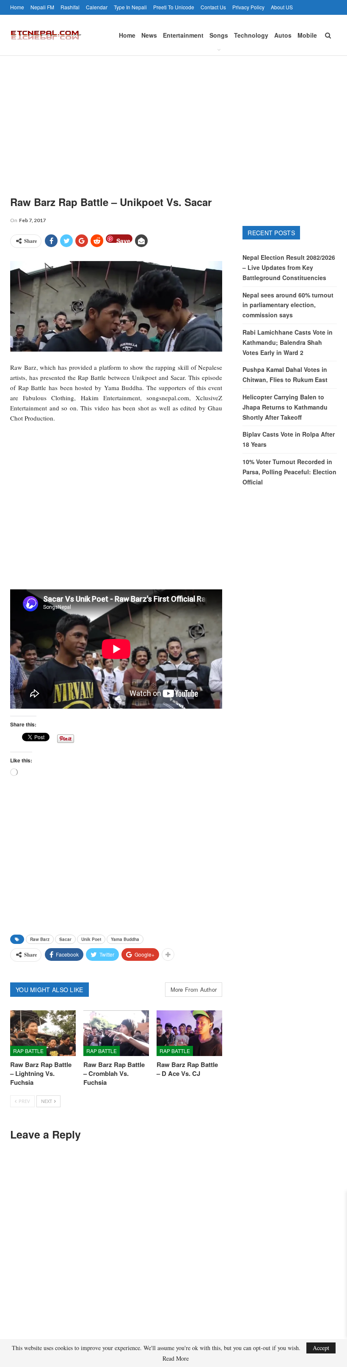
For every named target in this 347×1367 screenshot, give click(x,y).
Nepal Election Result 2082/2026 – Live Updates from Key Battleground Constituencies (288, 267)
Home (17, 7)
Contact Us (213, 7)
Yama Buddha (125, 939)
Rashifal (70, 7)
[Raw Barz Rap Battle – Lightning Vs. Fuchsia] (43, 1033)
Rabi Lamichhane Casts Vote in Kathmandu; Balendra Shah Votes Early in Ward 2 (287, 342)
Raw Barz (40, 939)
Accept (321, 1348)
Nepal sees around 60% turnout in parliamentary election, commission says (287, 305)
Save (123, 240)
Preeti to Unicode (173, 7)
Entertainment (183, 35)
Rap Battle (28, 1050)
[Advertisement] (173, 119)
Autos (283, 35)
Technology (251, 35)
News (149, 35)
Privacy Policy (248, 7)
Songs (218, 35)
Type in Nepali (130, 7)
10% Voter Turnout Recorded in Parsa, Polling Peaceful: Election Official (289, 471)
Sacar (65, 939)
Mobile (307, 35)
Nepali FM (42, 7)
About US (282, 7)
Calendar (96, 7)
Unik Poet (91, 939)
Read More (175, 1358)
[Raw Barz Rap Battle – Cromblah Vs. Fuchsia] (116, 1033)
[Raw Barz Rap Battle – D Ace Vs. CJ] (189, 1033)
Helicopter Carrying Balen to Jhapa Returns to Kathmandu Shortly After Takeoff (285, 407)
